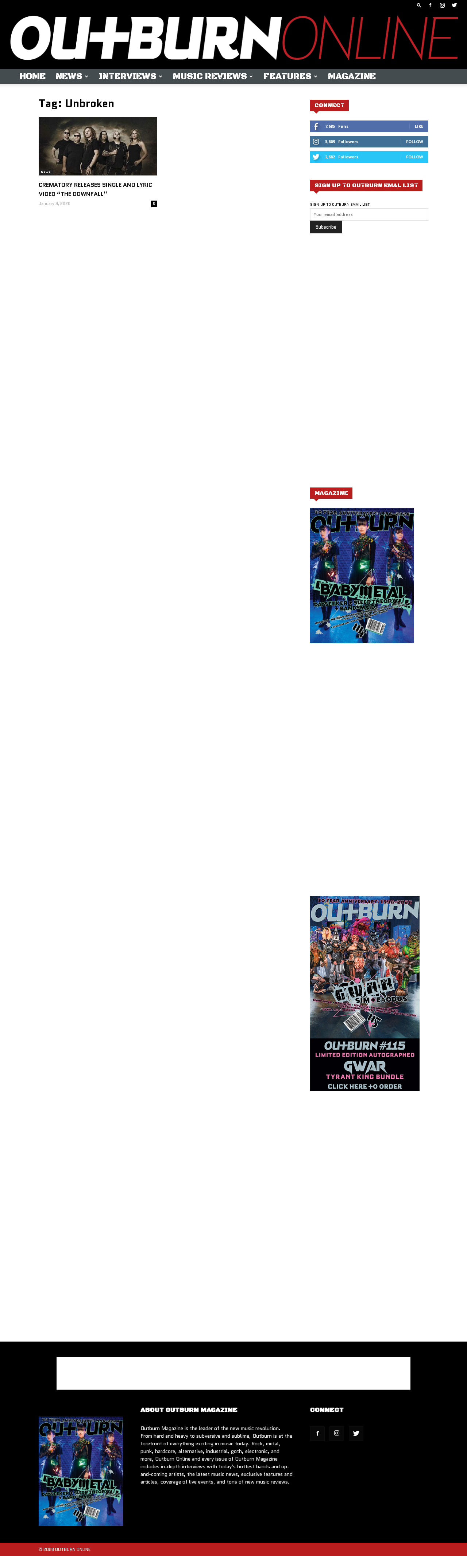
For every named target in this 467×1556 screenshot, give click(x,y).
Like (419, 126)
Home (33, 76)
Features (287, 76)
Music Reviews (210, 76)
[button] (419, 5)
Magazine (352, 76)
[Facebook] (430, 5)
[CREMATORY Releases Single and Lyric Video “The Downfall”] (98, 146)
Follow (414, 141)
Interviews (128, 76)
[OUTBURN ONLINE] (233, 39)
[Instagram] (442, 5)
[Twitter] (454, 5)
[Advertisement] (365, 364)
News (69, 76)
